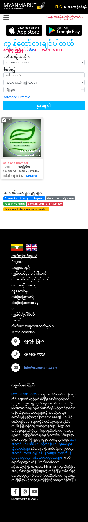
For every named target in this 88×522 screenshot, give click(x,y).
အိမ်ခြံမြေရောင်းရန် (25, 303)
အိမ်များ (34, 444)
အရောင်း (17, 453)
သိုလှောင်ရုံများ (20, 448)
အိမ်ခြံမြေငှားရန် (22, 297)
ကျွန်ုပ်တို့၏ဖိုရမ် (23, 314)
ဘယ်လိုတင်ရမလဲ (24, 256)
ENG (58, 7)
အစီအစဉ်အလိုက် (16, 56)
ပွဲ (12, 308)
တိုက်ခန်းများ (49, 444)
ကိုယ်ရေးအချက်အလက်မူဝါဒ (32, 326)
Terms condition (23, 332)
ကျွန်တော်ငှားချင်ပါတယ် (29, 273)
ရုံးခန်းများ (65, 444)
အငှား (27, 453)
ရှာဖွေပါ (44, 105)
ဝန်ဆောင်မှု (19, 291)
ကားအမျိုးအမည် (23, 285)
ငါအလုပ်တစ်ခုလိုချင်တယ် (30, 279)
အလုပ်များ (25, 457)
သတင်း (16, 320)
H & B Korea (30, 175)
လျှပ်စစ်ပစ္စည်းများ (44, 453)
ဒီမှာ (32, 50)
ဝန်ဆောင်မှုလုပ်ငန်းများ (47, 457)
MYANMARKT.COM (24, 394)
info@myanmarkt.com (40, 367)
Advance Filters (15, 97)
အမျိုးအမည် (20, 267)
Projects (17, 262)
